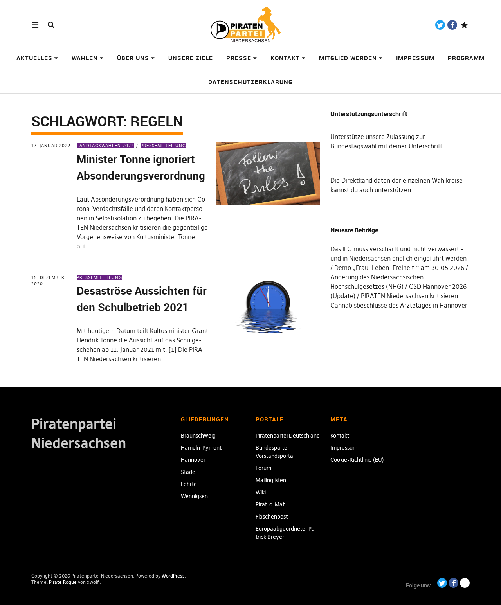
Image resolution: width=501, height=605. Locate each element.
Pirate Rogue (63, 582)
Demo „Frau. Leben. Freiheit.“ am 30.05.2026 (399, 268)
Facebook (452, 25)
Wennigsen (194, 496)
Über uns (133, 58)
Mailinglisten (271, 480)
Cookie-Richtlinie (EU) (357, 459)
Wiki (261, 492)
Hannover (193, 459)
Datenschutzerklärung (250, 82)
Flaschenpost (272, 516)
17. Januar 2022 (50, 145)
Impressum (415, 58)
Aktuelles (34, 58)
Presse (238, 58)
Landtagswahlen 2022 (105, 145)
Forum (263, 468)
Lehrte (189, 484)
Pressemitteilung (163, 145)
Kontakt (285, 58)
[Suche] (51, 24)
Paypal (464, 25)
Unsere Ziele (190, 58)
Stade (188, 471)
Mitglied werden (348, 58)
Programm (466, 58)
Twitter (440, 25)
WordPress (173, 576)
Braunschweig (198, 435)
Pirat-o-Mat (270, 504)
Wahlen (85, 58)
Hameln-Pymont (201, 447)
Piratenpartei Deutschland (288, 435)
